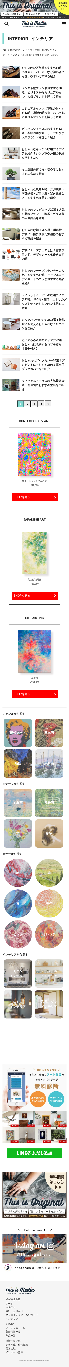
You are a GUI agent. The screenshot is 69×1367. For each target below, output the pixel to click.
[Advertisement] (34, 1042)
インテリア (12, 1318)
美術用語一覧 (13, 1331)
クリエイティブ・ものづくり (22, 1314)
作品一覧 (11, 1335)
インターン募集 (14, 1352)
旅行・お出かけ (14, 1311)
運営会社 (11, 1348)
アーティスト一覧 (15, 1327)
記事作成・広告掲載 (17, 1344)
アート (9, 1303)
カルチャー (12, 1307)
